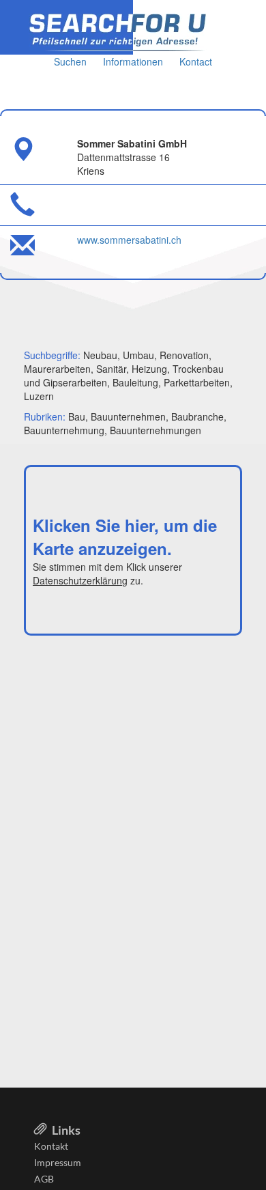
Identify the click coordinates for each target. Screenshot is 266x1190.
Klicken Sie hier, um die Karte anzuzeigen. (125, 536)
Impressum (57, 1162)
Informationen (133, 61)
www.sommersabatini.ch (129, 239)
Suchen (70, 61)
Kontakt (51, 1146)
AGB (44, 1179)
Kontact (195, 61)
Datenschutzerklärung (80, 580)
